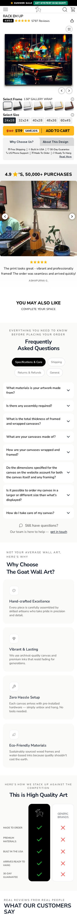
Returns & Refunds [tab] (29, 372)
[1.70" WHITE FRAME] (28, 106)
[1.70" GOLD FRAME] (38, 106)
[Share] (72, 21)
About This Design (55, 141)
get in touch (58, 532)
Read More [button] (65, 156)
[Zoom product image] (69, 29)
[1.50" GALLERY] (7, 106)
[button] (38, 3)
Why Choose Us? (21, 141)
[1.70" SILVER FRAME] (49, 106)
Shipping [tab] (56, 362)
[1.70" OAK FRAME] (59, 106)
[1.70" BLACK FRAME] (18, 106)
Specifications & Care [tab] (28, 362)
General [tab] (54, 372)
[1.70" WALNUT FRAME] (69, 106)
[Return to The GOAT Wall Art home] (38, 9)
